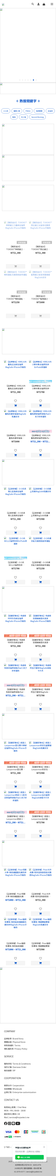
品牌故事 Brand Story (13, 1038)
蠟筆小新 (17, 111)
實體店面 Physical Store (14, 1042)
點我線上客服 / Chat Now (15, 1107)
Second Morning (37, 117)
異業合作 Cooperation (14, 1085)
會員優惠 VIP (9, 1070)
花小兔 (23, 117)
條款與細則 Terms (12, 1045)
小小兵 (5, 111)
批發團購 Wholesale (13, 1088)
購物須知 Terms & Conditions (17, 1063)
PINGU (28, 111)
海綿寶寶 (39, 111)
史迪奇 (50, 111)
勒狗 (14, 117)
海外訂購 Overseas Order (15, 1067)
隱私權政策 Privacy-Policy (15, 1048)
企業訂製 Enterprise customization (20, 1092)
